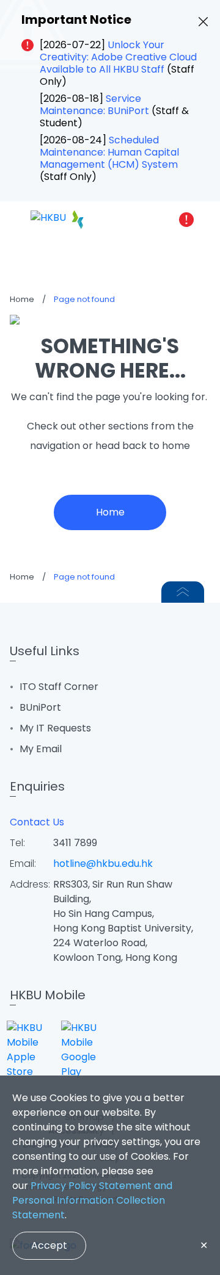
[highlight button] (186, 219)
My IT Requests (55, 728)
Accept (49, 1245)
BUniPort (40, 707)
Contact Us (37, 822)
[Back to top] (182, 592)
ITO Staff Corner (59, 687)
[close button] (203, 21)
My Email (41, 749)
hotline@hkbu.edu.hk (103, 864)
